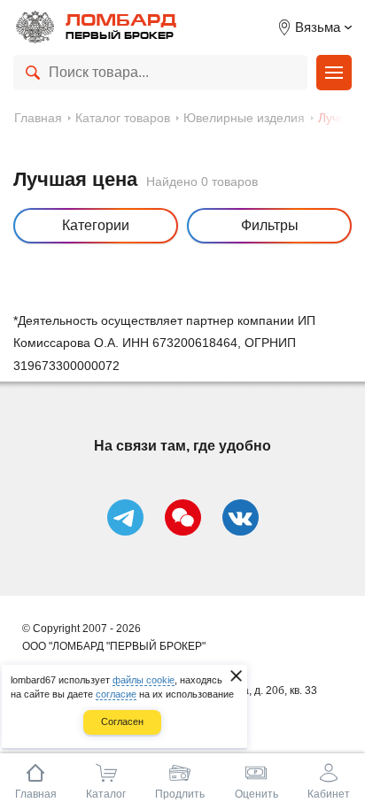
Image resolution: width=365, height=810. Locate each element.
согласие (116, 694)
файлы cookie (144, 680)
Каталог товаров (122, 118)
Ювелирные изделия (244, 118)
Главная (38, 118)
